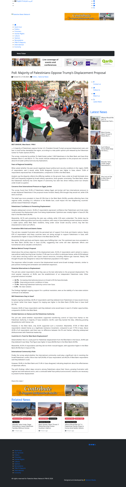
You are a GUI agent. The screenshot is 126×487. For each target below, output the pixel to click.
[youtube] (94, 6)
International (19, 45)
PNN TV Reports (20, 42)
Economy (17, 47)
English (19, 1)
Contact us (18, 6)
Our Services (18, 3)
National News (43, 77)
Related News (21, 400)
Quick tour (18, 27)
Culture (17, 36)
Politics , (35, 77)
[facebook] (94, 1)
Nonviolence (18, 40)
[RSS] (94, 8)
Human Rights (19, 34)
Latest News (98, 112)
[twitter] (94, 3)
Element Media (90, 480)
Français (25, 1)
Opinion (17, 38)
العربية (30, 1)
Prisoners (17, 31)
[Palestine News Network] (21, 14)
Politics (16, 29)
